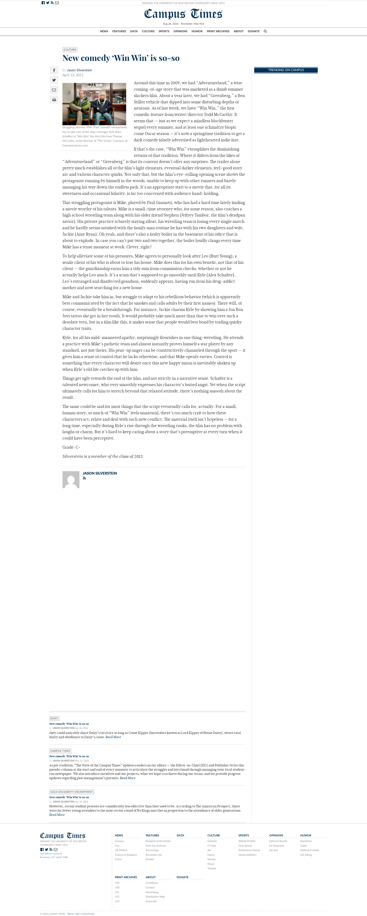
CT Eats (211, 845)
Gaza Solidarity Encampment (72, 792)
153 (117, 901)
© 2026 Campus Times (52, 914)
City (117, 845)
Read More (113, 737)
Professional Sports (249, 850)
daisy (54, 718)
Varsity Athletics (247, 855)
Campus (119, 841)
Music (210, 864)
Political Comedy (309, 850)
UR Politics (121, 850)
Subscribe (151, 901)
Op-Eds (273, 850)
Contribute (152, 883)
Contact (150, 887)
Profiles (150, 859)
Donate (254, 31)
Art (209, 850)
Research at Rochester (158, 841)
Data (134, 31)
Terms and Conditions (81, 914)
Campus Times (183, 14)
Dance (211, 855)
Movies (211, 859)
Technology (152, 850)
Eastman (212, 841)
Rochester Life (154, 855)
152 (117, 896)
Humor (197, 31)
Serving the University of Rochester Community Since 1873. (183, 3)
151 (117, 892)
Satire (303, 845)
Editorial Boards (278, 841)
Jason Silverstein (79, 70)
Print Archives (218, 31)
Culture (148, 31)
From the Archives (156, 845)
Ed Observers (276, 845)
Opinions (180, 31)
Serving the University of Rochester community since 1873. (63, 843)
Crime (118, 859)
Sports (164, 31)
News (104, 31)
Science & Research (126, 855)
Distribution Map (155, 896)
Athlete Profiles (247, 841)
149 (117, 883)
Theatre (211, 868)
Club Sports (245, 845)
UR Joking (306, 855)
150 (117, 887)
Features (119, 31)
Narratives (306, 841)
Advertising (152, 892)
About (239, 31)
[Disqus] (147, 547)
